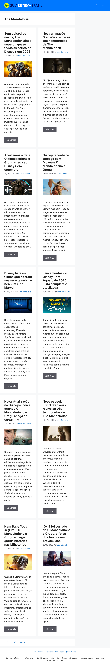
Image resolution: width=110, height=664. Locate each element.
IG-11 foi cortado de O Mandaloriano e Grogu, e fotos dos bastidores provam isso (56, 534)
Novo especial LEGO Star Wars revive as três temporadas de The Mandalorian (55, 409)
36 (15, 642)
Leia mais (11, 140)
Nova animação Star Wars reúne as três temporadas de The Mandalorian (56, 41)
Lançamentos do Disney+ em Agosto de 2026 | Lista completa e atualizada (55, 280)
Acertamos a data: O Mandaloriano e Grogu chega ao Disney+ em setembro (17, 162)
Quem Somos (71, 652)
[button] (97, 5)
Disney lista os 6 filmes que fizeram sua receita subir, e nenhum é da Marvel (18, 280)
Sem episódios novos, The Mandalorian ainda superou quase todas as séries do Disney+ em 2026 (17, 42)
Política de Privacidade (55, 652)
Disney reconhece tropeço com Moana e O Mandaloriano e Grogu (56, 162)
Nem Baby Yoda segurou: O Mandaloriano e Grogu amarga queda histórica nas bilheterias (15, 535)
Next (21, 642)
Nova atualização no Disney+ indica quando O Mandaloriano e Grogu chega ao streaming (17, 410)
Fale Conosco (39, 652)
